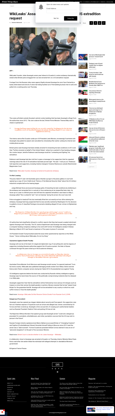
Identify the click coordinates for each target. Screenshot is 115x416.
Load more (91, 166)
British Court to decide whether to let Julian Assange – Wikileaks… (40, 334)
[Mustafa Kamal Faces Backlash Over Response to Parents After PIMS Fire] (83, 84)
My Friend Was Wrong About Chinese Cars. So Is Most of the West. (72, 388)
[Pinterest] (59, 369)
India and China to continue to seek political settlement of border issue (97, 139)
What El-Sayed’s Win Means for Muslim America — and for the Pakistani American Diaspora (71, 393)
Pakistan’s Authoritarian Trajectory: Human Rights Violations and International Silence (72, 397)
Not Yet (56, 18)
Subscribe (70, 18)
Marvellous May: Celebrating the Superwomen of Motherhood (97, 391)
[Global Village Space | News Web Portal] (10, 2)
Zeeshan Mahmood (17, 22)
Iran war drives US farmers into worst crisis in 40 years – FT (97, 129)
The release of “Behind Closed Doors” (98, 401)
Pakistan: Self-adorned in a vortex (97, 383)
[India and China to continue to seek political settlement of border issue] (83, 139)
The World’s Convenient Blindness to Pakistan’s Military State (69, 405)
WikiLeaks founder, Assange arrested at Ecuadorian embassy (38, 171)
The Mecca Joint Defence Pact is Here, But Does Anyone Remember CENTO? (71, 383)
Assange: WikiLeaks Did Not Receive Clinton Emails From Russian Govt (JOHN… (44, 294)
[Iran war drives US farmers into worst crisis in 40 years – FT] (83, 129)
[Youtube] (57, 372)
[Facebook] (91, 23)
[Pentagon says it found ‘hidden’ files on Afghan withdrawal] (83, 66)
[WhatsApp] (99, 23)
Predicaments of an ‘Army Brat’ (96, 395)
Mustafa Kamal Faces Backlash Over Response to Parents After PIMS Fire (97, 83)
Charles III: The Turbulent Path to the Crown (100, 398)
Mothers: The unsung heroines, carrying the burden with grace (100, 387)
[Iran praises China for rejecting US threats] (83, 92)
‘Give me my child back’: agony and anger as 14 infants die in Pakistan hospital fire (43, 392)
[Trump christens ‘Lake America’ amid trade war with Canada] (83, 75)
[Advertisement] (43, 103)
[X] (95, 23)
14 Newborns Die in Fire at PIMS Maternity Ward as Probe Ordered (96, 120)
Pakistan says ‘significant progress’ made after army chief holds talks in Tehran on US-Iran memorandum (42, 406)
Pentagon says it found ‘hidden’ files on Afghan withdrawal (96, 65)
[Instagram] (55, 369)
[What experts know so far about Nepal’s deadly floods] (83, 102)
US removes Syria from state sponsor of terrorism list (97, 159)
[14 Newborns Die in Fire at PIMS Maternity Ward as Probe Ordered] (83, 121)
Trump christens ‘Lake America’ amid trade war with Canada (96, 74)
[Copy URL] (103, 23)
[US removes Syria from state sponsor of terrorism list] (83, 159)
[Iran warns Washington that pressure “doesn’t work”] (83, 57)
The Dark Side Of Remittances (68, 401)
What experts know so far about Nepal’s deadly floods (41, 388)
